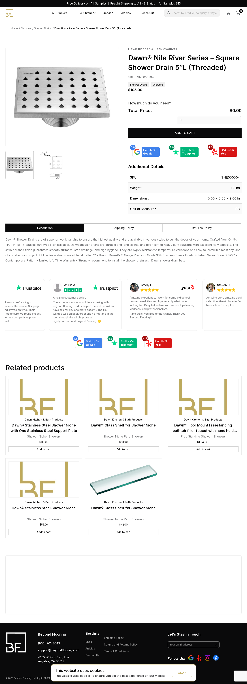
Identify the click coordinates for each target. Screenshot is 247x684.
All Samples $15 (170, 3)
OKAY (182, 673)
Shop (89, 641)
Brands (107, 12)
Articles (126, 12)
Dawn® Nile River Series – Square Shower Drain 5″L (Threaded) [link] (92, 28)
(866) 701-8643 (49, 643)
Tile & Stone (85, 12)
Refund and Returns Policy (121, 644)
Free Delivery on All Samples (87, 3)
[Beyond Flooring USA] (9, 12)
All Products (59, 12)
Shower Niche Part (116, 436)
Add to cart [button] (44, 449)
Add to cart (185, 133)
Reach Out (147, 12)
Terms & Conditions (116, 651)
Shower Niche (37, 436)
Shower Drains (43, 28)
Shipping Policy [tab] (123, 228)
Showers (26, 28)
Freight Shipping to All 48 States (132, 3)
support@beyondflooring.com (58, 650)
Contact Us (92, 655)
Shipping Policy (114, 637)
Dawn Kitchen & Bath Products (152, 49)
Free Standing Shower (196, 436)
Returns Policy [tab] (202, 228)
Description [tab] (45, 228)
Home (14, 28)
